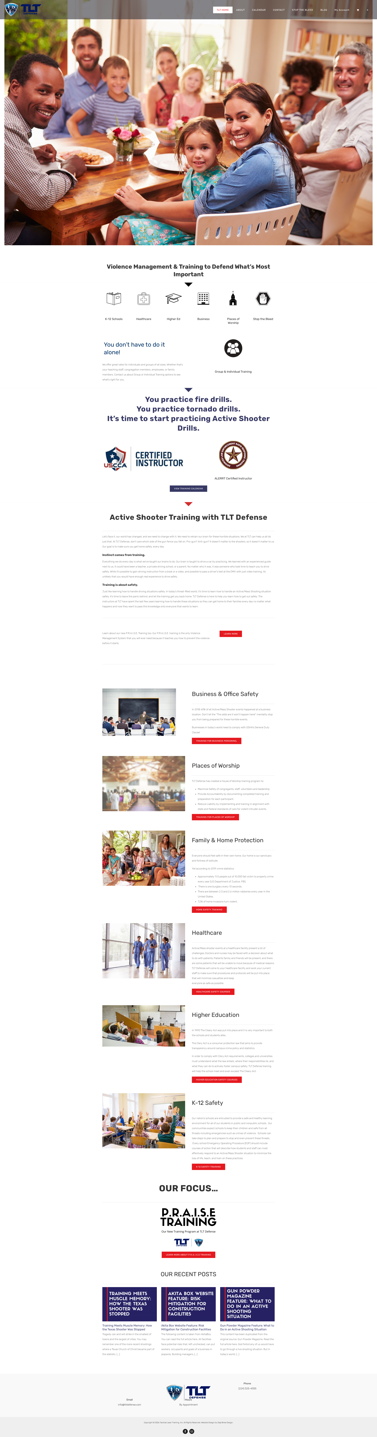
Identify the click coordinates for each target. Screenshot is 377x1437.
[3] (143, 288)
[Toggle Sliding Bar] (368, 10)
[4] (173, 288)
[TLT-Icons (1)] (233, 334)
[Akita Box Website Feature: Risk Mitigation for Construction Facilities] (188, 1304)
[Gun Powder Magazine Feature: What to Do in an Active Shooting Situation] (247, 1304)
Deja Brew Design (225, 1422)
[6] (233, 288)
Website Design (207, 1422)
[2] (113, 288)
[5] (203, 288)
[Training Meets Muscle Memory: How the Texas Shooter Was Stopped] (129, 1304)
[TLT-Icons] (263, 288)
